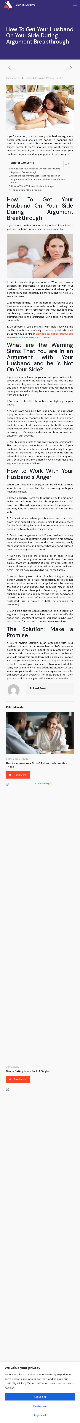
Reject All (40, 1415)
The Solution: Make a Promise (27, 189)
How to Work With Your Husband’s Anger (32, 186)
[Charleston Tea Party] (17, 5)
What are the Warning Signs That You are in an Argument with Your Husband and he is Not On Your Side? (38, 179)
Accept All (40, 1396)
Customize (40, 1406)
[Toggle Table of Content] (64, 164)
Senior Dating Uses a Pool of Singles (27, 1071)
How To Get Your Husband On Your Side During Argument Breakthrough (35, 170)
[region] (40, 1392)
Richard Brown (33, 78)
